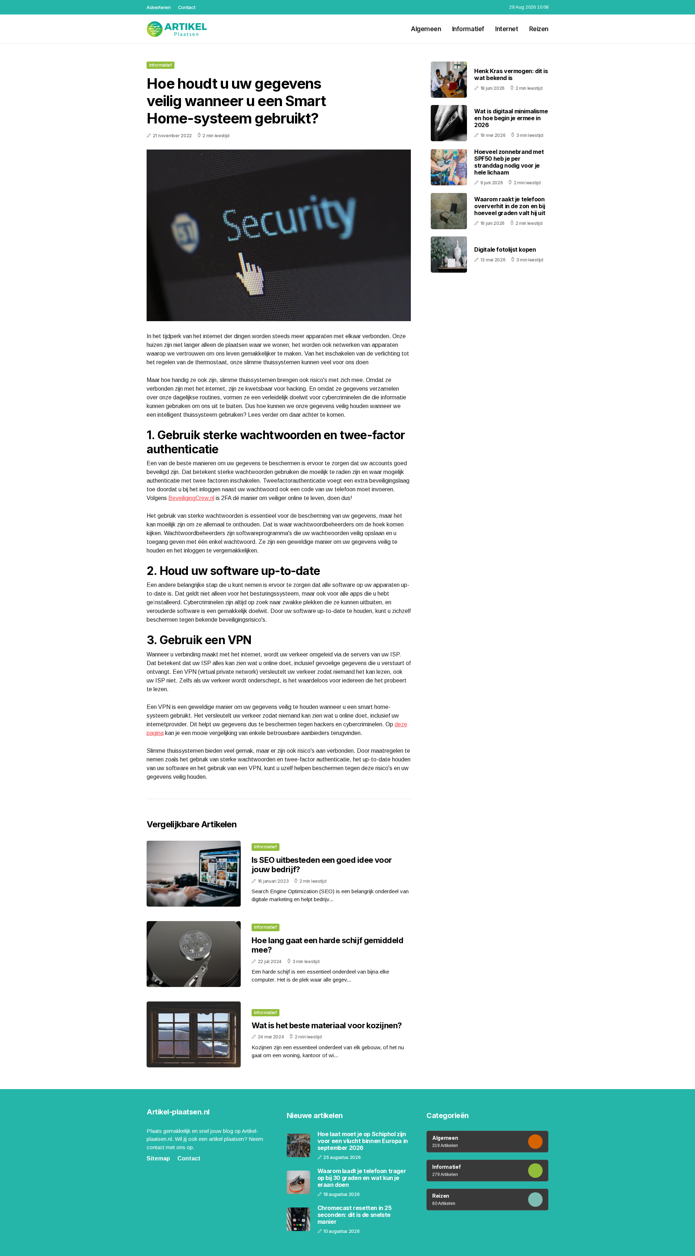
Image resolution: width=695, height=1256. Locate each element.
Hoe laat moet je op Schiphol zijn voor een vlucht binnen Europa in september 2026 (362, 1141)
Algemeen (426, 29)
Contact (186, 7)
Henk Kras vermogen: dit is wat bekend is (511, 75)
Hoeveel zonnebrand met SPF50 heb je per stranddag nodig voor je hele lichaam (509, 162)
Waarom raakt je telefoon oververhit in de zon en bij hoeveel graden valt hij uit (509, 206)
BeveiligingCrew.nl (191, 498)
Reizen (538, 29)
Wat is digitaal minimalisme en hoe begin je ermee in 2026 (511, 118)
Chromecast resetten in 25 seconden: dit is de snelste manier (354, 1215)
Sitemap (158, 1158)
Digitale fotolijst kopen (505, 249)
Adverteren (159, 7)
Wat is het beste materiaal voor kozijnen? (326, 1025)
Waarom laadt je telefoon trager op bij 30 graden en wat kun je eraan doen (361, 1178)
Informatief (468, 29)
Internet (506, 29)
